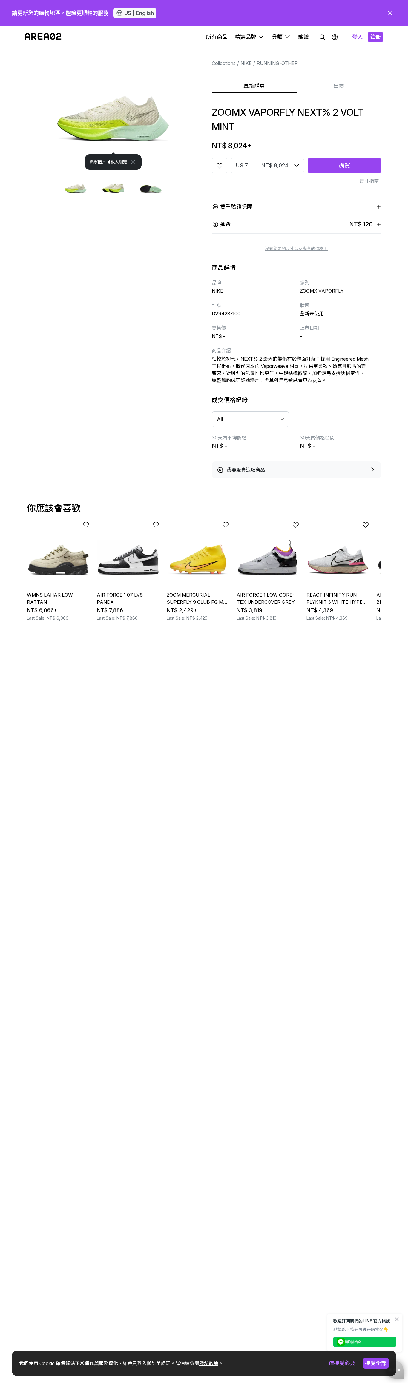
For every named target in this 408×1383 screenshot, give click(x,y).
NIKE (246, 63)
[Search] (322, 37)
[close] (390, 13)
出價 (338, 86)
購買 (344, 165)
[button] (335, 37)
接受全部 (375, 1363)
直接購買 (254, 86)
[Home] (43, 37)
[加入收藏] (219, 165)
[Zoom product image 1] (113, 109)
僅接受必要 (342, 1363)
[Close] (133, 162)
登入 (357, 37)
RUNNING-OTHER (277, 63)
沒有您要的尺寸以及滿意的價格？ (296, 248)
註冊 (375, 37)
